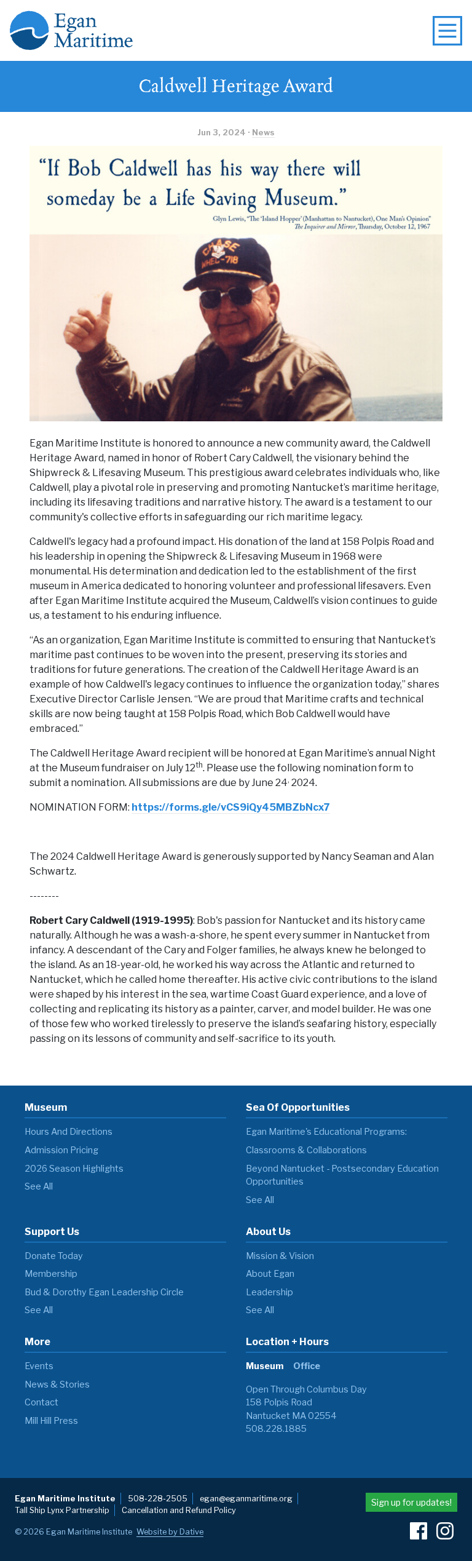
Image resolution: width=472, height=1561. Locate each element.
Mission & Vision (280, 1255)
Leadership (269, 1292)
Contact (41, 1402)
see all (39, 1186)
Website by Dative (169, 1531)
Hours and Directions (68, 1131)
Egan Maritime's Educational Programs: (326, 1131)
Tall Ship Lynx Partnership (62, 1510)
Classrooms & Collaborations (306, 1150)
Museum (46, 1107)
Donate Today (54, 1255)
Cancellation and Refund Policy (179, 1510)
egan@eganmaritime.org (246, 1498)
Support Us (52, 1231)
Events (39, 1366)
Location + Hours (287, 1342)
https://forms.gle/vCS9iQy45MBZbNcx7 (231, 807)
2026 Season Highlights (74, 1168)
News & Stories (57, 1384)
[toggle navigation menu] (447, 31)
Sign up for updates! (411, 1502)
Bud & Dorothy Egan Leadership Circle (104, 1292)
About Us (268, 1231)
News (263, 132)
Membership (51, 1273)
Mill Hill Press (51, 1420)
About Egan (270, 1273)
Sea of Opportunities (298, 1107)
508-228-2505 (157, 1498)
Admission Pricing (61, 1150)
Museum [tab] (264, 1366)
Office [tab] (306, 1366)
